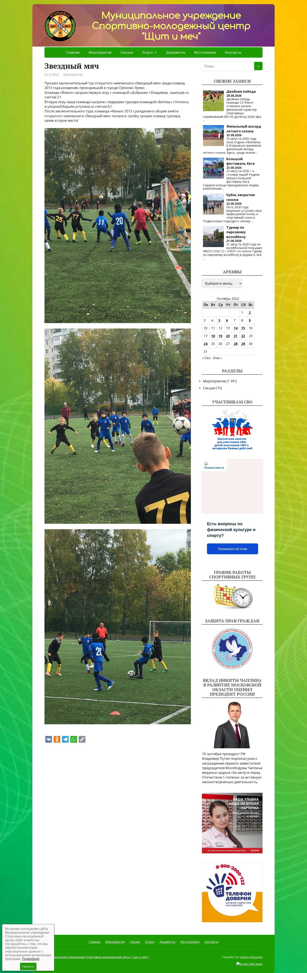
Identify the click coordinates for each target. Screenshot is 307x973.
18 (213, 336)
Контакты (233, 52)
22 (243, 336)
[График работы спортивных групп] (232, 597)
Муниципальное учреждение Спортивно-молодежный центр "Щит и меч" (96, 957)
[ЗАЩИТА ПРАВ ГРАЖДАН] (232, 649)
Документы (175, 52)
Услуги (147, 52)
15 (243, 328)
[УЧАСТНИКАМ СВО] (232, 430)
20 (228, 336)
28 (235, 343)
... (204, 120)
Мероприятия (100, 52)
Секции (127, 52)
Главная (72, 52)
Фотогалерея (205, 52)
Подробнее (30, 959)
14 (235, 328)
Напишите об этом (232, 549)
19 (220, 336)
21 (235, 336)
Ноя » (217, 358)
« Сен (206, 358)
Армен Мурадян (251, 957)
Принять (28, 966)
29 (243, 343)
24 (205, 343)
